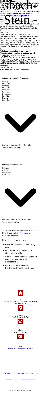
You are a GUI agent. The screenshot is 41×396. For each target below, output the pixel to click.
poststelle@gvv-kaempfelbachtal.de (20, 348)
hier (7, 65)
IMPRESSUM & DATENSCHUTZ (25, 373)
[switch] (1, 30)
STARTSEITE (8, 373)
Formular (24, 233)
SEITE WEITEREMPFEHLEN (28, 379)
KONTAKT (9, 379)
